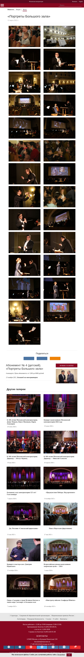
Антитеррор (21, 619)
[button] (57, 376)
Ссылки (48, 619)
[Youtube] (31, 647)
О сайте (55, 619)
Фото (25, 9)
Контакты (63, 619)
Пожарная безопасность (35, 619)
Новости (10, 9)
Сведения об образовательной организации (34, 615)
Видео (18, 9)
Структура (14, 615)
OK (69, 654)
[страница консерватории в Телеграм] (8, 647)
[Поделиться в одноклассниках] (55, 358)
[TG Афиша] (20, 647)
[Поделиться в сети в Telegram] (42, 358)
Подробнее (61, 654)
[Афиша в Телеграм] (75, 647)
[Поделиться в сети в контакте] (29, 358)
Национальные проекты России (63, 615)
